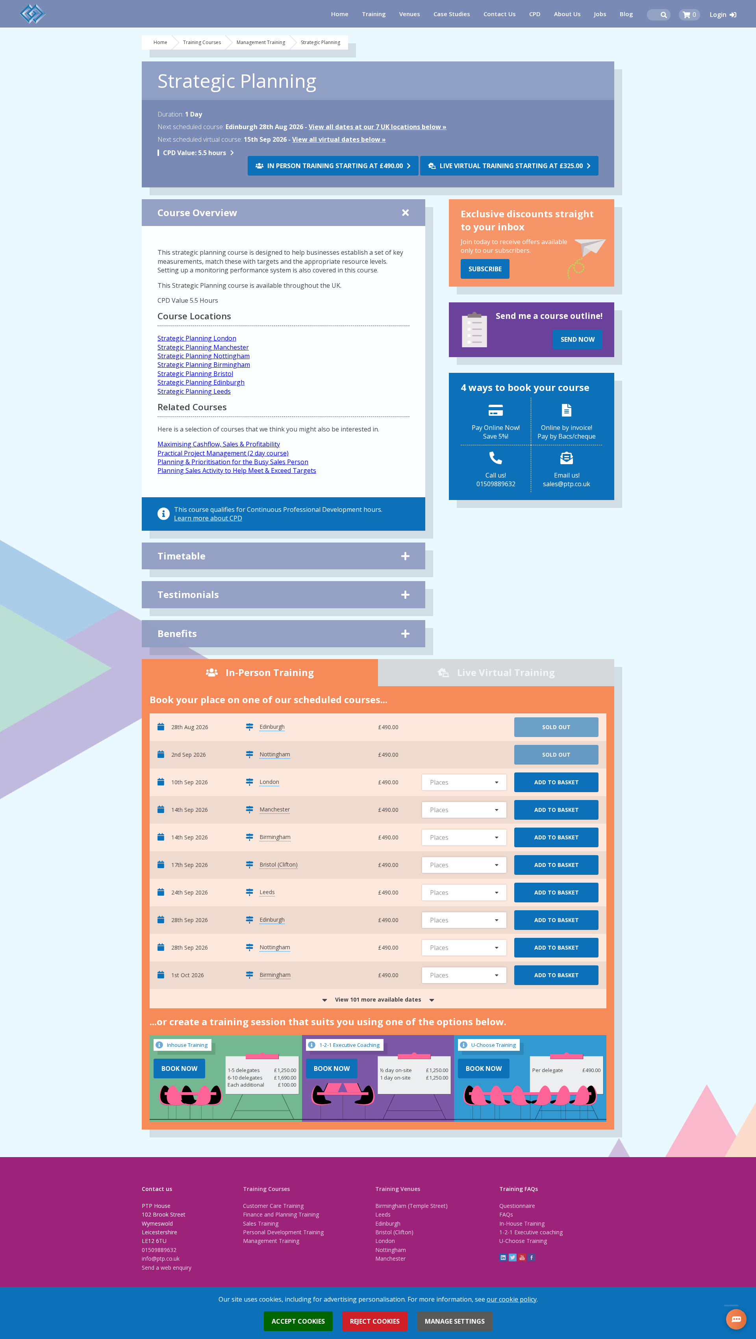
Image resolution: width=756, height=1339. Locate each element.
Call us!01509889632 (495, 479)
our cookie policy (512, 1299)
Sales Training (260, 1223)
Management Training (261, 42)
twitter (513, 1257)
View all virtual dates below (336, 139)
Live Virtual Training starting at (511, 165)
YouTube (522, 1257)
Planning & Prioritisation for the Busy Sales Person (233, 461)
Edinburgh (387, 1223)
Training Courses (202, 42)
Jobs (600, 14)
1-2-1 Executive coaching (531, 1232)
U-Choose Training (523, 1241)
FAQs (506, 1214)
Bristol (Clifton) (394, 1232)
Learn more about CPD (208, 518)
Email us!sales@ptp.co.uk (566, 479)
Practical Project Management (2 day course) (223, 453)
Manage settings (455, 1321)
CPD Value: (179, 152)
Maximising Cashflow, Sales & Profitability (219, 444)
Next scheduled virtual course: (200, 139)
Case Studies (452, 14)
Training (374, 14)
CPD (535, 14)
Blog (626, 14)
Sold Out (556, 727)
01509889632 (159, 1250)
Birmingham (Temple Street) (411, 1205)
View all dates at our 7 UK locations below (375, 126)
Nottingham (390, 1250)
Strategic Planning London (197, 338)
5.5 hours (194, 153)
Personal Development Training (283, 1232)
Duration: (170, 114)
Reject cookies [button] (375, 1321)
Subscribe (485, 269)
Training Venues (397, 1189)
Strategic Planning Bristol (195, 373)
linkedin (503, 1257)
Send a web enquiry (166, 1267)
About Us (567, 14)
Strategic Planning (320, 42)
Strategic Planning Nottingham (204, 356)
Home (339, 14)
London (385, 1241)
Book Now (179, 1068)
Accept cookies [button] (298, 1321)
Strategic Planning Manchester (203, 347)
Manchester (390, 1258)
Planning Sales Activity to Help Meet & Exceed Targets (237, 470)
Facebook (532, 1257)
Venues (409, 14)
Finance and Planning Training (281, 1214)
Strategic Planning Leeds (194, 391)
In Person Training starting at (335, 165)
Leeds (383, 1214)
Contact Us (500, 14)
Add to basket (556, 782)
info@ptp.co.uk (161, 1258)
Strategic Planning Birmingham (204, 364)
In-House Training (522, 1223)
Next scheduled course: (191, 126)
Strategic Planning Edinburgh (201, 382)
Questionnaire (517, 1205)
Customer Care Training (273, 1205)
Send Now (578, 339)
